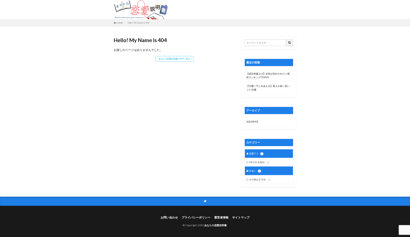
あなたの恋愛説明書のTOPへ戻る (174, 58)
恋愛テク (255, 153)
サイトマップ (241, 217)
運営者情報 (221, 217)
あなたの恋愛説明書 (215, 225)
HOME (120, 23)
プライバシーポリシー (196, 217)
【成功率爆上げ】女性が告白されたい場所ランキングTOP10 (268, 75)
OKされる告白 (258, 162)
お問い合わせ (169, 217)
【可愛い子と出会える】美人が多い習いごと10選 (268, 87)
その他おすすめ (259, 179)
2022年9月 (252, 121)
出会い (254, 170)
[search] (289, 42)
